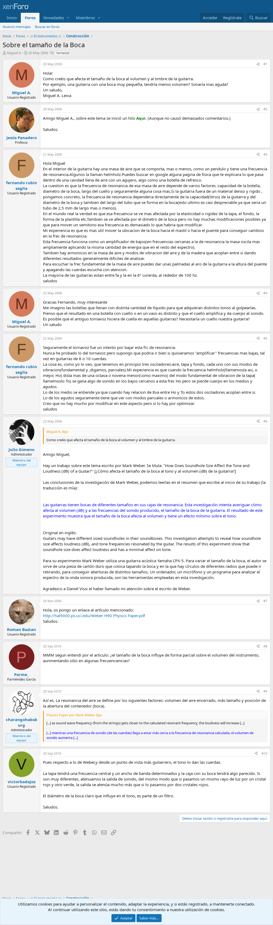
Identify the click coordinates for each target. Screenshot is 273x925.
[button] (68, 18)
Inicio (12, 17)
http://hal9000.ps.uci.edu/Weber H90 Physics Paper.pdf (94, 615)
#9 (265, 691)
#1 (265, 64)
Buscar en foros (47, 26)
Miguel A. (14, 52)
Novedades (53, 17)
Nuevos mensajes (17, 26)
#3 (265, 154)
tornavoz (63, 53)
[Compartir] (258, 64)
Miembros (85, 17)
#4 (265, 293)
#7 (265, 601)
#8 (265, 646)
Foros (30, 17)
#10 (264, 753)
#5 (265, 338)
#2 (265, 109)
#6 (265, 421)
